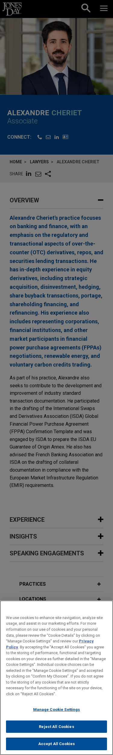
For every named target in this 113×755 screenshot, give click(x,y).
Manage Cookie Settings (56, 709)
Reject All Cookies (56, 726)
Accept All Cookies (56, 743)
